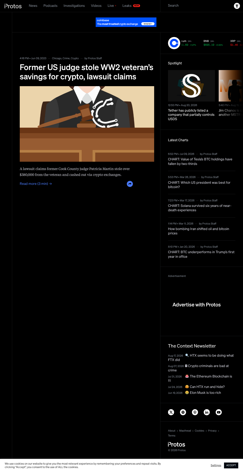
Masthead (185, 430)
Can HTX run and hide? (207, 387)
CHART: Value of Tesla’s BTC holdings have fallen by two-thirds (200, 161)
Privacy (212, 430)
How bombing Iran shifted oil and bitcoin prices (198, 231)
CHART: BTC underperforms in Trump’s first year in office (201, 254)
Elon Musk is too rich (205, 393)
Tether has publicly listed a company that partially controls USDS (191, 115)
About (171, 430)
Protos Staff (95, 58)
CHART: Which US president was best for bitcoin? (199, 185)
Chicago (57, 58)
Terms (171, 435)
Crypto (75, 58)
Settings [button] (216, 465)
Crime (66, 58)
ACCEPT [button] (231, 465)
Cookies (199, 430)
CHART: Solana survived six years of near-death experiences (199, 208)
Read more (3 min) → (36, 184)
